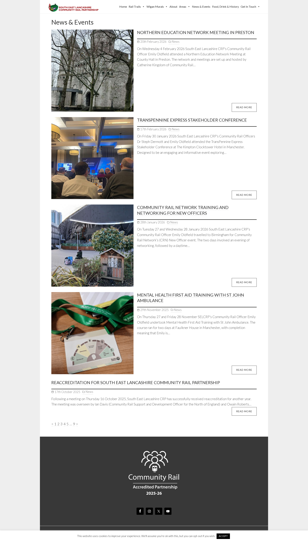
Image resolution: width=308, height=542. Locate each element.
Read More (244, 107)
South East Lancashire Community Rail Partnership (74, 7)
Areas (182, 6)
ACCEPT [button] (223, 536)
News (175, 41)
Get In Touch (248, 6)
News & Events (201, 6)
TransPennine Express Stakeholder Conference (192, 119)
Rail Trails (135, 6)
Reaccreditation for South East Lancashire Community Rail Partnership (135, 382)
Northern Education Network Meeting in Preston (195, 32)
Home (123, 6)
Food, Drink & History (225, 6)
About (173, 6)
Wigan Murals (155, 6)
